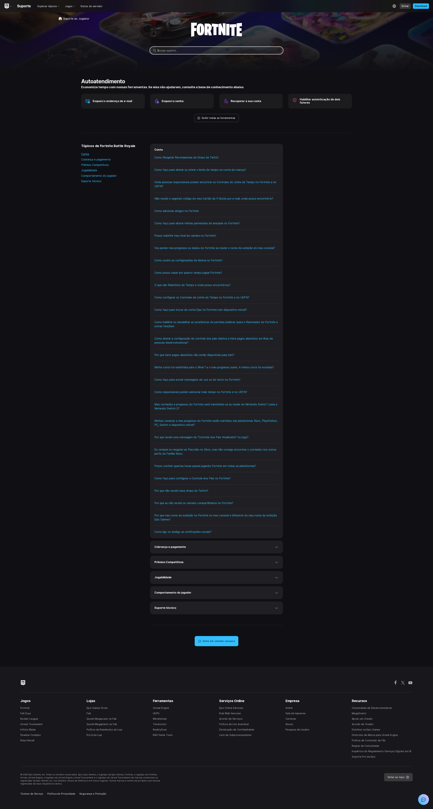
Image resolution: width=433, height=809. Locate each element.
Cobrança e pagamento (96, 159)
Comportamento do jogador (99, 175)
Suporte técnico (91, 181)
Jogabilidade (89, 170)
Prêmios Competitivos (95, 165)
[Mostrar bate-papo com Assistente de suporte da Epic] (423, 799)
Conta (85, 154)
